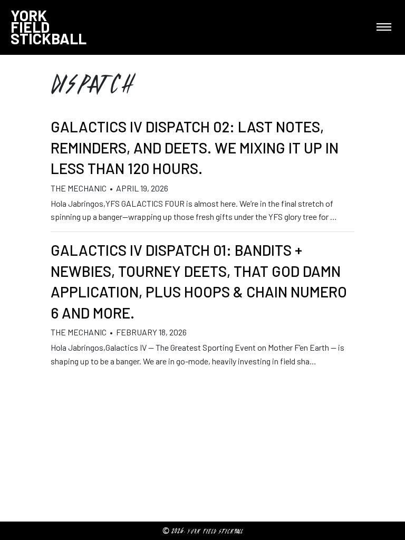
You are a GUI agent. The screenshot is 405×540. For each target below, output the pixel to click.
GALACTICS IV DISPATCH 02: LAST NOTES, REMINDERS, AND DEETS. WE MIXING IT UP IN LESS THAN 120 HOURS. (195, 147)
